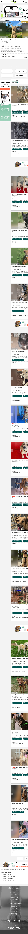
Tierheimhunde (14, 897)
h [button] (18, 66)
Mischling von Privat (8, 882)
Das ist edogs (14, 906)
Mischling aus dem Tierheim (8, 75)
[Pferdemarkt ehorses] (11, 928)
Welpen (14, 896)
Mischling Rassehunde (8, 878)
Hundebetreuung (14, 892)
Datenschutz (14, 913)
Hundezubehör (14, 894)
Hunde (14, 891)
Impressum (14, 911)
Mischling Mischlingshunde (9, 876)
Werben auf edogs (14, 914)
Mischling (15, 82)
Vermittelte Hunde (14, 899)
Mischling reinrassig (21, 75)
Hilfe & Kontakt (14, 908)
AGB (14, 910)
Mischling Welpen (7, 71)
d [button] (27, 30)
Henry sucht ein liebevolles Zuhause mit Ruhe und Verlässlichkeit (13, 39)
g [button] (9, 66)
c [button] (1, 30)
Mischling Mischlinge (21, 71)
